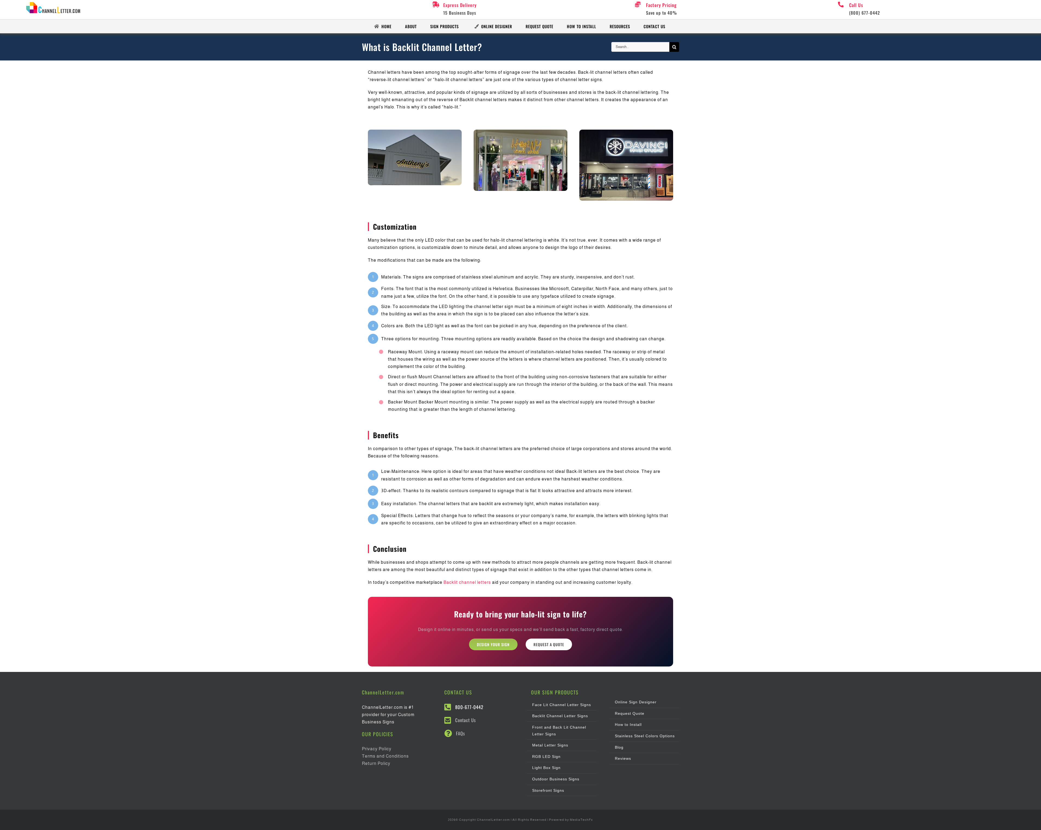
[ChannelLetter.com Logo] (55, 3)
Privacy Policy (376, 748)
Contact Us (465, 720)
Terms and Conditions (385, 756)
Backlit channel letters (467, 582)
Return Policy (376, 763)
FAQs (460, 733)
